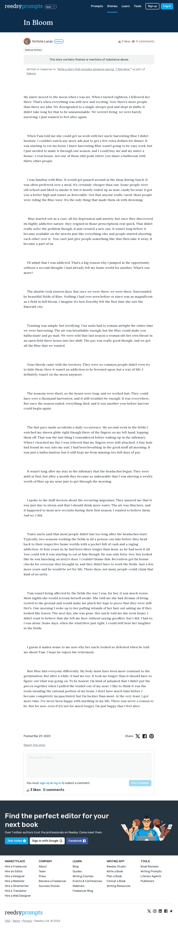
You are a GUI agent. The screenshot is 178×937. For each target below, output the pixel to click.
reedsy (24, 6)
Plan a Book (114, 876)
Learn (126, 6)
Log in (167, 6)
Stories (112, 6)
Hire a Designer (15, 876)
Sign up (152, 6)
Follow (58, 41)
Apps (48, 7)
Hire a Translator (15, 890)
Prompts (97, 6)
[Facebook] (166, 911)
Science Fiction (33, 50)
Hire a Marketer (15, 881)
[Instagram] (155, 911)
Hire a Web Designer (18, 895)
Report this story (35, 745)
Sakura (31, 73)
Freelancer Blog (83, 890)
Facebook (75, 840)
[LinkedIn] (160, 911)
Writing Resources (118, 886)
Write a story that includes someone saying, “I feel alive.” (94, 69)
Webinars (78, 886)
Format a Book (116, 881)
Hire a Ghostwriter (17, 886)
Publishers (147, 881)
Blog (76, 866)
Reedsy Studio (116, 866)
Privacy (27, 921)
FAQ (7, 921)
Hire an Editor (14, 871)
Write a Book (115, 871)
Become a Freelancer (52, 881)
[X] (149, 911)
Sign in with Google (45, 840)
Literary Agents (151, 876)
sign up (45, 783)
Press (42, 876)
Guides (77, 871)
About (43, 866)
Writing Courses (83, 876)
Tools (137, 6)
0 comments (144, 41)
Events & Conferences (87, 881)
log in (57, 783)
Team (42, 871)
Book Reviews (150, 866)
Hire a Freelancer (16, 866)
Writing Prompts (151, 871)
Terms (16, 921)
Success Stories (49, 886)
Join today (14, 840)
